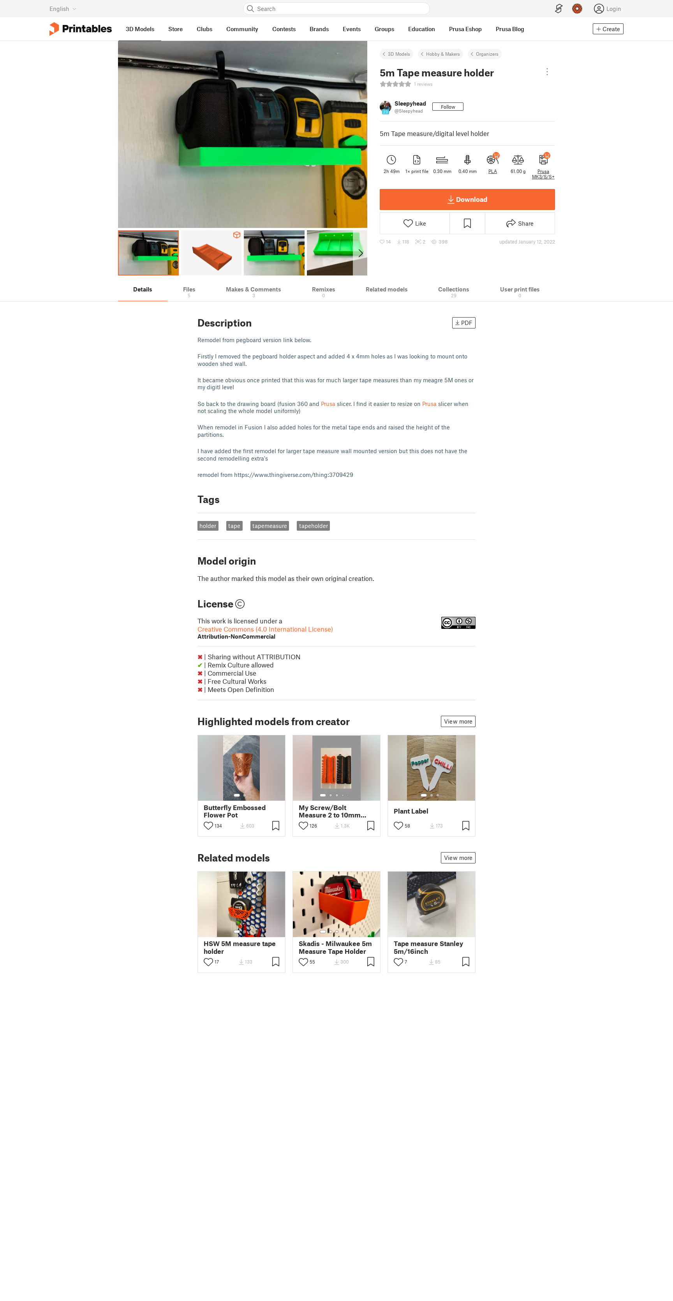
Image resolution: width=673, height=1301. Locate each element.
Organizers (487, 53)
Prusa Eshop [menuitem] (465, 28)
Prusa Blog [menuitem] (510, 28)
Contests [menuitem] (284, 28)
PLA (492, 171)
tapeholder (313, 525)
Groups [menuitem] (384, 28)
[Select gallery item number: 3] (336, 795)
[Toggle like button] (208, 825)
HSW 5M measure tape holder (240, 947)
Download (471, 199)
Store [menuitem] (175, 28)
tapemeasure (269, 525)
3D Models (399, 53)
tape (234, 525)
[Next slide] (360, 252)
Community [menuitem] (242, 28)
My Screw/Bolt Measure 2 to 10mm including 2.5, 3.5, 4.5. (333, 811)
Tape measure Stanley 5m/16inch (428, 947)
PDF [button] (466, 322)
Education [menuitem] (421, 28)
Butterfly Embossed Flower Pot (235, 811)
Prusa (328, 403)
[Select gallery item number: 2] (244, 795)
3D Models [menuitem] (140, 28)
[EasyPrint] (559, 9)
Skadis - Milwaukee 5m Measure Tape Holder (335, 947)
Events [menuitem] (352, 28)
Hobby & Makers (443, 53)
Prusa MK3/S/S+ (543, 173)
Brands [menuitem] (319, 28)
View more (458, 721)
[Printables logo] (80, 29)
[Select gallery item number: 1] (237, 795)
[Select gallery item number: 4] (343, 795)
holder (207, 525)
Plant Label (411, 811)
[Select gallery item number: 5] (348, 795)
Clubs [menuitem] (204, 28)
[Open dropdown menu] (547, 71)
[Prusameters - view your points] (577, 9)
